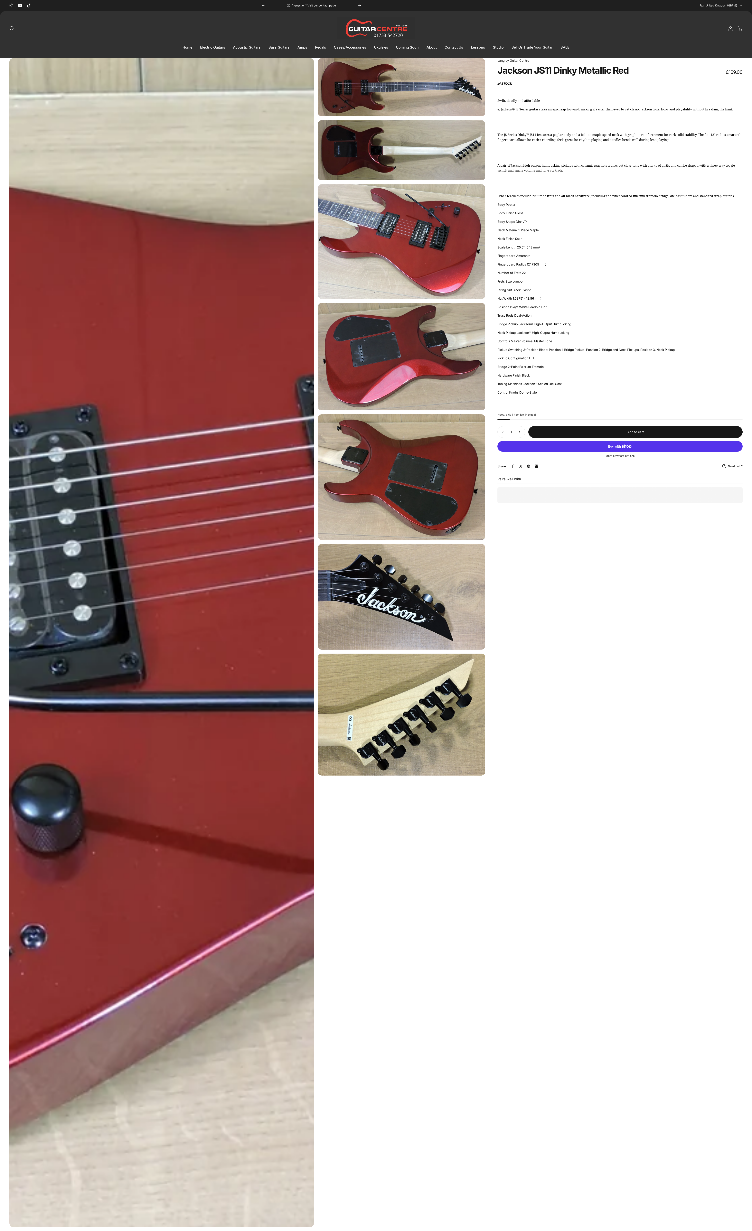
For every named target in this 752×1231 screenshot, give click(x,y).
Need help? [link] (735, 466)
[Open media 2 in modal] (401, 87)
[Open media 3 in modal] (401, 150)
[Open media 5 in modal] (401, 356)
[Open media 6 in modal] (401, 477)
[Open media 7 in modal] (401, 597)
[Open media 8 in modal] (401, 715)
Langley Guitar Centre (513, 60)
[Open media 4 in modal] (401, 241)
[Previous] (263, 5)
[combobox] (721, 5)
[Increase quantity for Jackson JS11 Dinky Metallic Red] (520, 432)
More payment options (620, 456)
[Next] (359, 5)
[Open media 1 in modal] (161, 642)
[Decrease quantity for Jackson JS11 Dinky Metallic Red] (502, 432)
